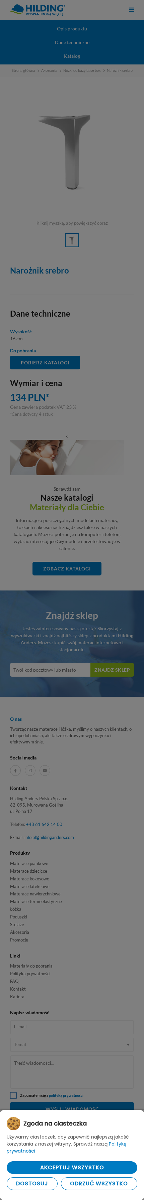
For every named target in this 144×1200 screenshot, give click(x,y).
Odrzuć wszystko (99, 1183)
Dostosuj (32, 1183)
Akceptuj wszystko (72, 1167)
